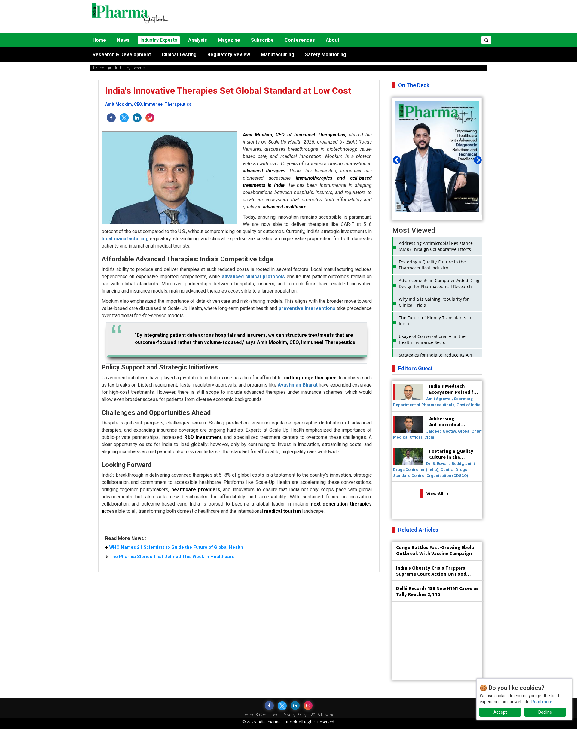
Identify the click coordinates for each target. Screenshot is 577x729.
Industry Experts (158, 40)
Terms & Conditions (261, 714)
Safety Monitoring (325, 54)
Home (99, 40)
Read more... (543, 701)
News (123, 40)
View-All (435, 493)
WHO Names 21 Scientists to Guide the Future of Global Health (176, 547)
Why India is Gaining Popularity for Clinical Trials (434, 302)
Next (476, 159)
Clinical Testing (179, 54)
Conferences (300, 40)
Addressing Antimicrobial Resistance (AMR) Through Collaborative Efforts (436, 246)
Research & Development (122, 54)
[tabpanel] (437, 156)
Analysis (197, 40)
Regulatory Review (228, 54)
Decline (545, 712)
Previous (395, 159)
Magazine (229, 40)
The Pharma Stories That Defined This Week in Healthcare (171, 556)
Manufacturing (277, 54)
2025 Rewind (322, 714)
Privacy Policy (294, 714)
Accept (500, 712)
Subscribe (262, 40)
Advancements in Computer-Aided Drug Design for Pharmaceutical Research (439, 283)
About (332, 40)
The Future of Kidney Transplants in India (435, 321)
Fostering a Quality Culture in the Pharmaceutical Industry (432, 265)
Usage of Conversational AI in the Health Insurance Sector (432, 339)
